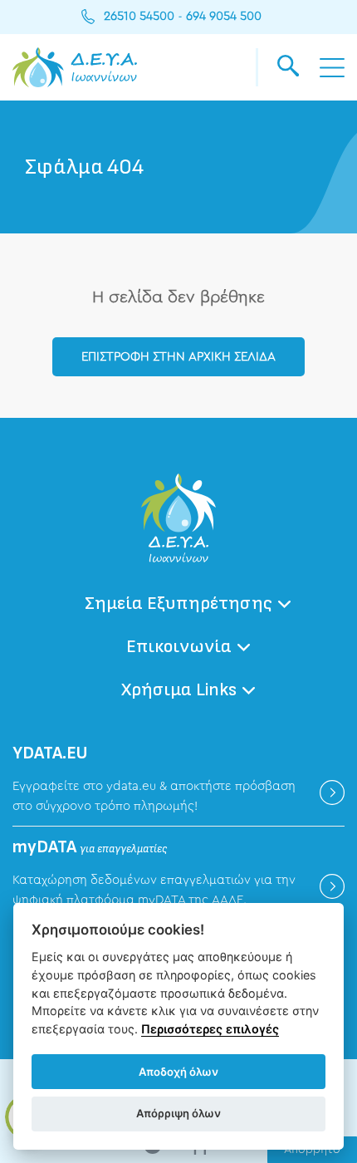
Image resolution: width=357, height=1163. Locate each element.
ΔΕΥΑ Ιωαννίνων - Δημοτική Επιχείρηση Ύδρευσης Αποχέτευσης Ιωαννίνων (74, 67)
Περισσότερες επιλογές (210, 1029)
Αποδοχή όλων (178, 1071)
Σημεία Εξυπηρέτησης (178, 603)
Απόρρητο (312, 1150)
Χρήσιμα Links (179, 690)
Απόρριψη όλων (178, 1113)
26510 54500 (139, 16)
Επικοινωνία (179, 646)
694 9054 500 (224, 16)
